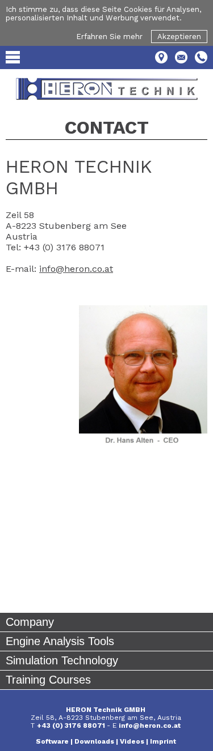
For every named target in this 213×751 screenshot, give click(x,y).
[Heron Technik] (106, 89)
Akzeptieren (179, 36)
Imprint (163, 741)
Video (130, 741)
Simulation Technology (62, 660)
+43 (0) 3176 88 (64, 725)
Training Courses (48, 679)
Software (52, 741)
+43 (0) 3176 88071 (64, 247)
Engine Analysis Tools (60, 641)
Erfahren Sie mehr (109, 36)
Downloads (94, 741)
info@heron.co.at (76, 268)
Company (30, 622)
